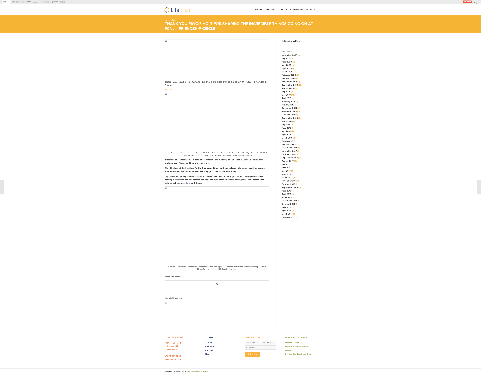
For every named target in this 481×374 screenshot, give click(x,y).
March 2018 (287, 138)
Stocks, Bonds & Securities (298, 354)
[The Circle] (46, 2)
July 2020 (286, 58)
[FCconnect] (55, 2)
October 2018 (288, 114)
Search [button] (475, 3)
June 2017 (286, 167)
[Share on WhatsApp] (217, 284)
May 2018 (286, 131)
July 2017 (286, 164)
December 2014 (289, 201)
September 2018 (290, 118)
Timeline (287, 41)
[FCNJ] (18, 2)
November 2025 (289, 55)
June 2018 (286, 128)
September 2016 (290, 187)
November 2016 (289, 181)
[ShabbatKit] (36, 2)
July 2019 (286, 91)
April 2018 (286, 134)
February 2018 (288, 141)
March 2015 (287, 197)
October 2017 (288, 154)
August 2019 (288, 88)
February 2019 (288, 101)
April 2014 (286, 210)
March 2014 (287, 214)
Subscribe (252, 354)
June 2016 (286, 191)
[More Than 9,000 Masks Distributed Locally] (2, 187)
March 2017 (287, 177)
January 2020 (288, 78)
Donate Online (292, 342)
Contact (467, 2)
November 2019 (289, 81)
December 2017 (289, 148)
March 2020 (287, 72)
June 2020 (287, 62)
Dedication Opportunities (297, 346)
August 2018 (288, 121)
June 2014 (286, 207)
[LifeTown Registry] (28, 2)
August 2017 (288, 161)
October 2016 (288, 184)
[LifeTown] (6, 2)
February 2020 (289, 75)
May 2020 (286, 65)
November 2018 (289, 111)
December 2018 (289, 108)
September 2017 (290, 158)
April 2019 (286, 98)
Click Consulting (192, 371)
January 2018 (288, 144)
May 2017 (286, 171)
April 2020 (287, 68)
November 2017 (289, 151)
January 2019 (288, 105)
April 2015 (286, 194)
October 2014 (288, 204)
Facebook (209, 346)
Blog (297, 41)
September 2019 (290, 85)
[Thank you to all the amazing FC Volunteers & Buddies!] (171, 308)
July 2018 (286, 124)
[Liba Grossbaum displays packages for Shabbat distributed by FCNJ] (217, 59)
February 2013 (288, 217)
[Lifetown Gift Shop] (63, 2)
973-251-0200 (174, 356)
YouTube (209, 350)
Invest (288, 350)
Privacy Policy (203, 371)
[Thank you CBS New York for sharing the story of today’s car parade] (479, 187)
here (188, 183)
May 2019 (286, 95)
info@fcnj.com (174, 359)
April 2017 (286, 174)
